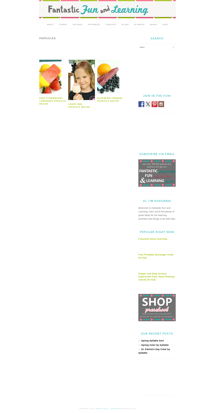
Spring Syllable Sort (152, 340)
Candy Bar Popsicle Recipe (79, 105)
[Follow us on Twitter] (148, 104)
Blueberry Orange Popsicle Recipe (110, 99)
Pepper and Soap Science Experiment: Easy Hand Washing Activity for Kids (156, 276)
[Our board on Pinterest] (155, 104)
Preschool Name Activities (152, 238)
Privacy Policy (102, 408)
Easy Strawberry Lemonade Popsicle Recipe (52, 101)
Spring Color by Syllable (155, 345)
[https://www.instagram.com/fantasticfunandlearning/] (161, 104)
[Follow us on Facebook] (141, 104)
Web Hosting (116, 408)
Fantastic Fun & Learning (107, 9)
